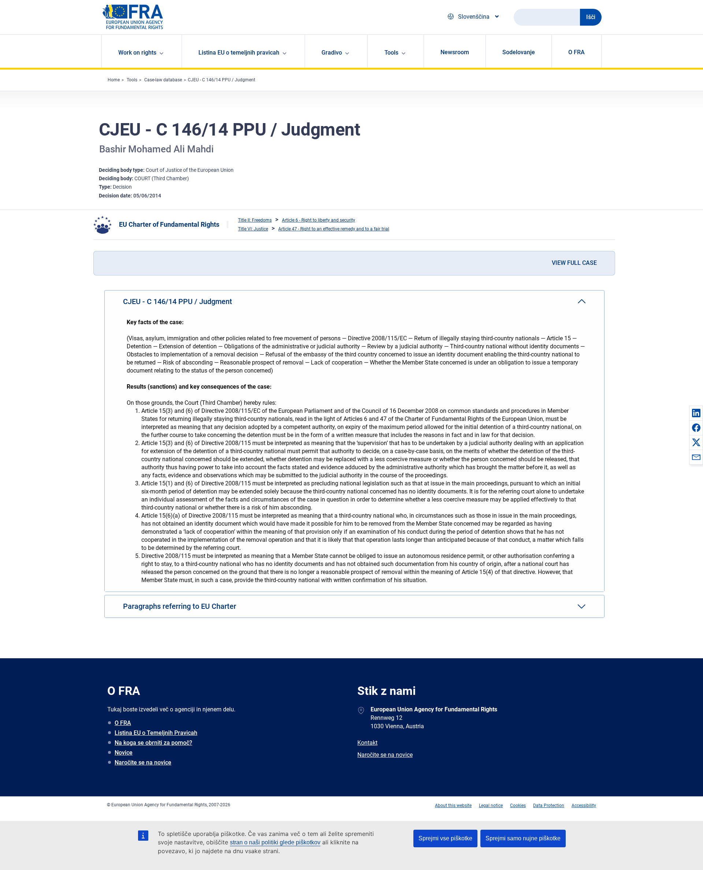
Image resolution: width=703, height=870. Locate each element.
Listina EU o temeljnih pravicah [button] (238, 52)
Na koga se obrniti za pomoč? (153, 742)
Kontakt (367, 742)
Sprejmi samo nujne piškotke (523, 838)
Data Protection (548, 805)
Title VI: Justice (253, 229)
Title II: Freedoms (255, 220)
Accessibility (584, 805)
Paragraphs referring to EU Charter (179, 606)
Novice (124, 752)
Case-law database (163, 79)
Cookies (518, 805)
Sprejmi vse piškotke (445, 838)
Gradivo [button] (331, 52)
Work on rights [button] (137, 52)
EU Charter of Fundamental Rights (169, 224)
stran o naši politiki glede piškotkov (275, 842)
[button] (696, 413)
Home (114, 79)
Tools (132, 79)
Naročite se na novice (143, 762)
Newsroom (454, 52)
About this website (453, 805)
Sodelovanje (518, 52)
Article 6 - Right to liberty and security (318, 220)
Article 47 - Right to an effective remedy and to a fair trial (333, 229)
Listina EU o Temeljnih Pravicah (156, 732)
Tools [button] (391, 52)
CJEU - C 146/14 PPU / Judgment (221, 79)
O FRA (576, 52)
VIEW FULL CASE (574, 262)
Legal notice (491, 805)
